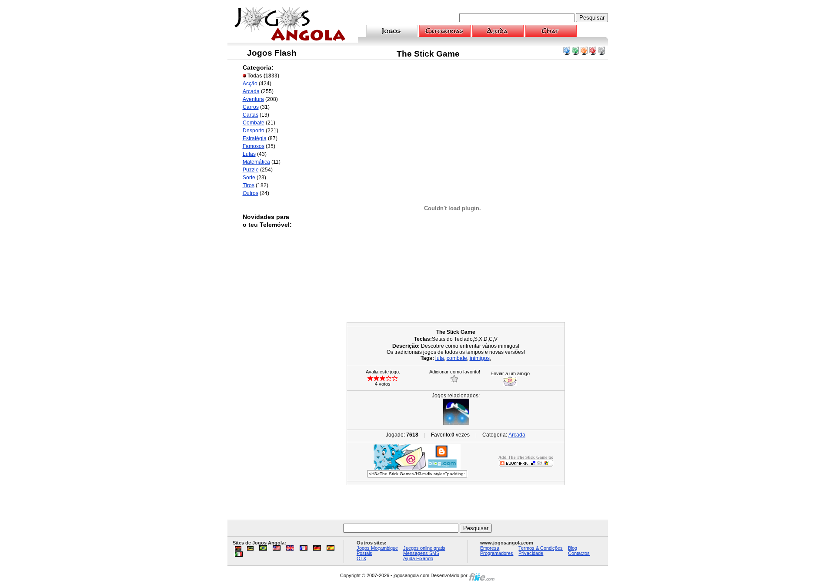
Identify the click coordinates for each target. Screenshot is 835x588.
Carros (251, 107)
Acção (250, 84)
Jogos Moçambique (377, 548)
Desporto (253, 131)
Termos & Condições (540, 548)
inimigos (480, 358)
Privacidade (530, 553)
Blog (572, 548)
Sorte (249, 178)
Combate (253, 123)
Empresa (489, 548)
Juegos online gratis (424, 548)
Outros (250, 193)
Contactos (579, 553)
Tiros (248, 185)
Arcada (251, 91)
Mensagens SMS (421, 553)
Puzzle (251, 170)
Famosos (253, 146)
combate (457, 358)
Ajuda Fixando (418, 558)
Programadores (496, 553)
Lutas (249, 154)
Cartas (250, 115)
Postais (364, 553)
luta (439, 358)
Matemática (256, 162)
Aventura (253, 99)
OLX (361, 558)
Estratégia (255, 138)
